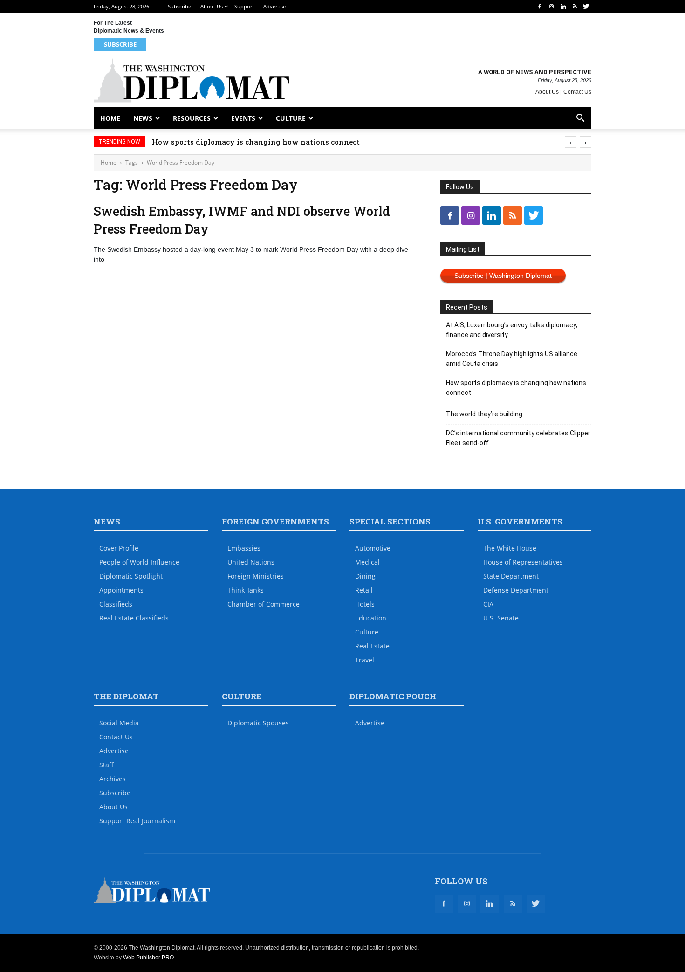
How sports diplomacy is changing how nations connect (256, 141)
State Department (511, 576)
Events (243, 118)
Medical (367, 562)
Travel (364, 659)
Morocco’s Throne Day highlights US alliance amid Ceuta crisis (511, 358)
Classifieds (115, 604)
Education (370, 618)
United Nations (250, 562)
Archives (112, 778)
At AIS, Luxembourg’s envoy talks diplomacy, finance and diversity (511, 329)
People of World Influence (139, 562)
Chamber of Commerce (263, 604)
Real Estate (372, 645)
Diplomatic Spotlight (131, 576)
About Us (211, 6)
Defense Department (515, 590)
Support (244, 6)
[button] (580, 119)
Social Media (119, 722)
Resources (192, 118)
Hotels (365, 604)
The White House (509, 548)
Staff (106, 764)
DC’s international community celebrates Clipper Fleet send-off (518, 438)
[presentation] (570, 142)
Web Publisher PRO (148, 957)
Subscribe (179, 6)
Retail (364, 590)
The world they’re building (484, 414)
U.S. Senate (501, 618)
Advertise (274, 6)
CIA (488, 604)
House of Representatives (523, 562)
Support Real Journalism (137, 820)
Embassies (243, 548)
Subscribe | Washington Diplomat (503, 275)
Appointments (121, 590)
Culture (291, 118)
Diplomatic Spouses (258, 722)
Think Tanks (245, 590)
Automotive (372, 548)
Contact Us (577, 92)
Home (110, 118)
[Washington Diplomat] (191, 80)
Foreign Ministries (255, 576)
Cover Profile (118, 548)
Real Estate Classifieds (134, 618)
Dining (365, 576)
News (142, 118)
